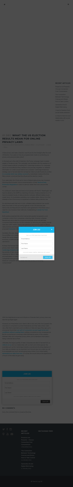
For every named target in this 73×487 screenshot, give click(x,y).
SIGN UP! (48, 257)
